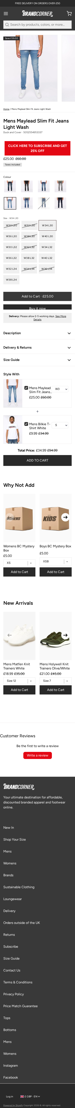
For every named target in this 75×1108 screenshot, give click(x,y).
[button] (10, 186)
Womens (9, 863)
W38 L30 (29, 236)
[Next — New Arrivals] (65, 635)
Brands (8, 875)
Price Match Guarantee (20, 1006)
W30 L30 (11, 225)
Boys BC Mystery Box (55, 546)
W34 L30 (47, 225)
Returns (9, 935)
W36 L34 (46, 268)
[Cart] (67, 13)
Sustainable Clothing (18, 887)
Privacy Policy (13, 994)
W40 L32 (46, 258)
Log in (9, 1096)
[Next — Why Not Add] (65, 517)
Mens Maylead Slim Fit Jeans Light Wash (40, 390)
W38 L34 (11, 279)
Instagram (10, 1066)
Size (10, 218)
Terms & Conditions (17, 982)
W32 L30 (29, 225)
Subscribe (10, 947)
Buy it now (37, 308)
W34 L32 (47, 247)
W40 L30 (47, 236)
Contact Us (11, 970)
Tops (6, 1018)
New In (8, 828)
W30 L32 (11, 247)
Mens (7, 851)
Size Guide (11, 958)
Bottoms (9, 1030)
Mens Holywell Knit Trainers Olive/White (55, 666)
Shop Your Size (14, 839)
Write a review (37, 755)
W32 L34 (11, 268)
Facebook (10, 1077)
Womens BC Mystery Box (18, 548)
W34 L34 (29, 268)
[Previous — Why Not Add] (9, 517)
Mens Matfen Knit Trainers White (16, 666)
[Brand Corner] (37, 13)
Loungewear (12, 899)
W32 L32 (29, 247)
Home (6, 109)
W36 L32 (11, 258)
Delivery (9, 911)
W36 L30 (11, 236)
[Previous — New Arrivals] (9, 635)
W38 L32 (29, 258)
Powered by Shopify (13, 1105)
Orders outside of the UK (21, 923)
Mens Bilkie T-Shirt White (39, 426)
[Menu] (7, 13)
